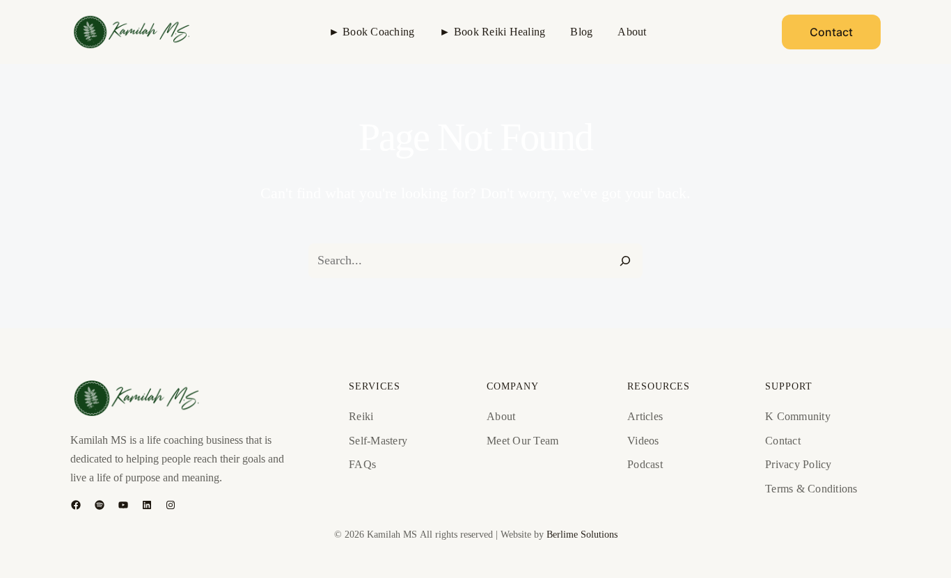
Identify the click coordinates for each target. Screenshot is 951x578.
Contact (831, 32)
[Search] (625, 260)
